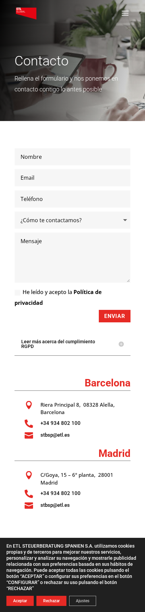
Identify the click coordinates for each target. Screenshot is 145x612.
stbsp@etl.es (55, 435)
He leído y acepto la (58, 297)
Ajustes (82, 601)
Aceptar (20, 601)
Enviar (114, 316)
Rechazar (51, 601)
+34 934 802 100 (60, 423)
